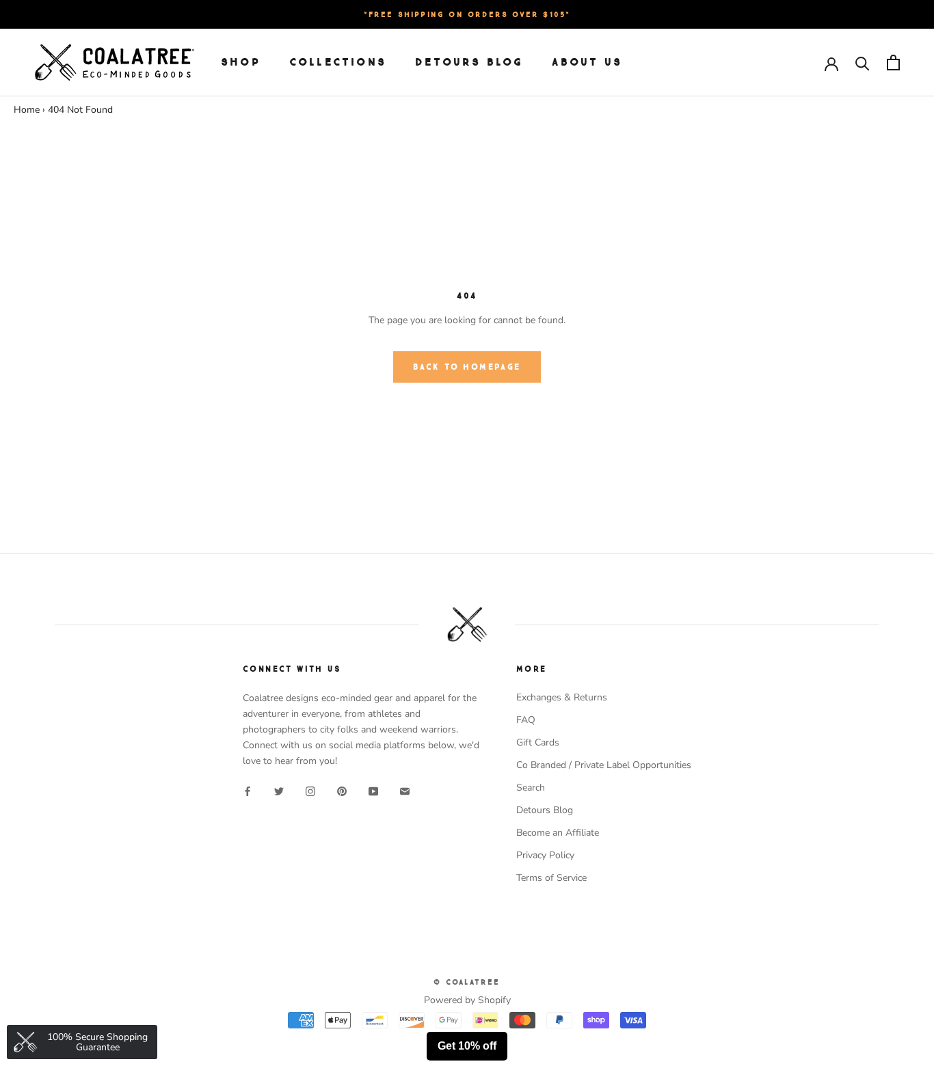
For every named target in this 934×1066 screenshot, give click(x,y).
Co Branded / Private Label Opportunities (603, 764)
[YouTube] (373, 790)
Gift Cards (537, 742)
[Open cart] (893, 62)
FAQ (525, 719)
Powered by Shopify (467, 1000)
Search (530, 787)
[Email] (405, 790)
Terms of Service (551, 877)
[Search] (862, 62)
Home (27, 109)
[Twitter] (279, 790)
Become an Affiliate (557, 832)
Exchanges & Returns (561, 697)
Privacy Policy (545, 855)
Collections (337, 62)
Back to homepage (466, 366)
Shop (241, 62)
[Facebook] (247, 790)
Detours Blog (469, 62)
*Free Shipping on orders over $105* (467, 14)
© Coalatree (466, 982)
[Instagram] (310, 790)
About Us (587, 62)
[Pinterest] (342, 790)
